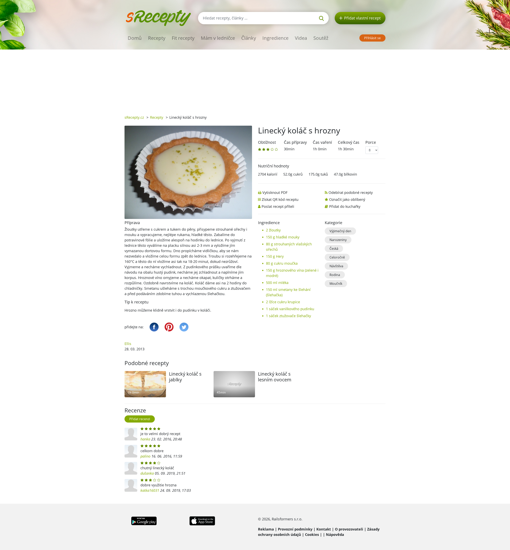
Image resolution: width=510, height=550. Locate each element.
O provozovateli (349, 529)
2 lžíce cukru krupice (283, 301)
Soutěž (320, 38)
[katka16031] (131, 485)
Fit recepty (183, 38)
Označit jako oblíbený (347, 199)
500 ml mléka (277, 282)
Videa (301, 38)
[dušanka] (131, 468)
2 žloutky (273, 230)
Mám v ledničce (218, 38)
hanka (145, 439)
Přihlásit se (372, 38)
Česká (334, 248)
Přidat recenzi (139, 419)
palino (145, 456)
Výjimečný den (340, 231)
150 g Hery (275, 256)
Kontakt (323, 529)
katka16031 (149, 490)
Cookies (312, 534)
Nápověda (335, 534)
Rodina (335, 275)
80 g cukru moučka (282, 263)
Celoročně (337, 257)
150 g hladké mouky (282, 237)
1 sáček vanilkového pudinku (290, 308)
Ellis (128, 343)
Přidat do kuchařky (344, 206)
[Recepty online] (158, 17)
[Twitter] (183, 327)
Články (248, 38)
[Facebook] (154, 327)
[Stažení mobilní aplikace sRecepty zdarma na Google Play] (144, 520)
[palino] (131, 451)
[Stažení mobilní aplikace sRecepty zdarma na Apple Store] (202, 520)
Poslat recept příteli (278, 206)
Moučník (336, 283)
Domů (135, 38)
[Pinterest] (169, 327)
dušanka (147, 473)
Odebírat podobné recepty (351, 192)
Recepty (156, 38)
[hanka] (131, 434)
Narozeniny (338, 240)
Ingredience (275, 38)
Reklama (266, 529)
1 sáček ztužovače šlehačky (288, 315)
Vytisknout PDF (274, 192)
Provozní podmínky (295, 529)
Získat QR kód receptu (280, 199)
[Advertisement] (255, 79)
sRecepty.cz (134, 117)
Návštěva (336, 266)
